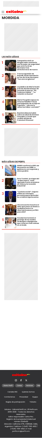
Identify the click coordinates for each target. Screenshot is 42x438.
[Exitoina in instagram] (16, 380)
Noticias (29, 385)
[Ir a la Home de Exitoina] (16, 12)
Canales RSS (12, 392)
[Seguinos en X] (26, 380)
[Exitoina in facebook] (21, 380)
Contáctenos (9, 397)
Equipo (35, 397)
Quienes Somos (28, 392)
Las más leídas (10, 56)
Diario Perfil (8, 385)
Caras (19, 385)
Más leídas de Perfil (13, 161)
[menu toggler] (2, 11)
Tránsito (33, 402)
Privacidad (23, 397)
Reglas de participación (15, 402)
